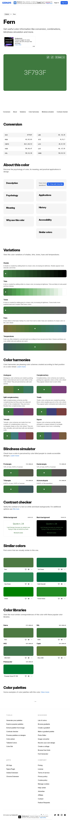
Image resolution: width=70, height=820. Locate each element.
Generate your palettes (14, 720)
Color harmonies (34, 112)
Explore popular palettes (14, 724)
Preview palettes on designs (16, 735)
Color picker (10, 739)
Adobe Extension (12, 773)
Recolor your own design (46, 743)
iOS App (9, 765)
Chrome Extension (12, 776)
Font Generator (43, 754)
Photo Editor (42, 735)
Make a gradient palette (46, 731)
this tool (16, 509)
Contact (40, 799)
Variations (23, 112)
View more (45, 692)
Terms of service (43, 773)
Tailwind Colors (11, 743)
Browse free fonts (44, 750)
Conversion (6, 112)
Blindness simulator (48, 112)
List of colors (42, 720)
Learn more (21, 367)
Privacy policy (42, 776)
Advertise (41, 791)
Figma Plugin (10, 769)
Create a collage (43, 746)
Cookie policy (42, 780)
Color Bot (9, 746)
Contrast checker (62, 112)
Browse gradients (44, 724)
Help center (42, 788)
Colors (7, 14)
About (15, 112)
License (40, 769)
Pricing (40, 765)
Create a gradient (44, 728)
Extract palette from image (15, 728)
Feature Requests (44, 802)
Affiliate (40, 795)
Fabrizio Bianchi (16, 815)
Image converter (43, 739)
